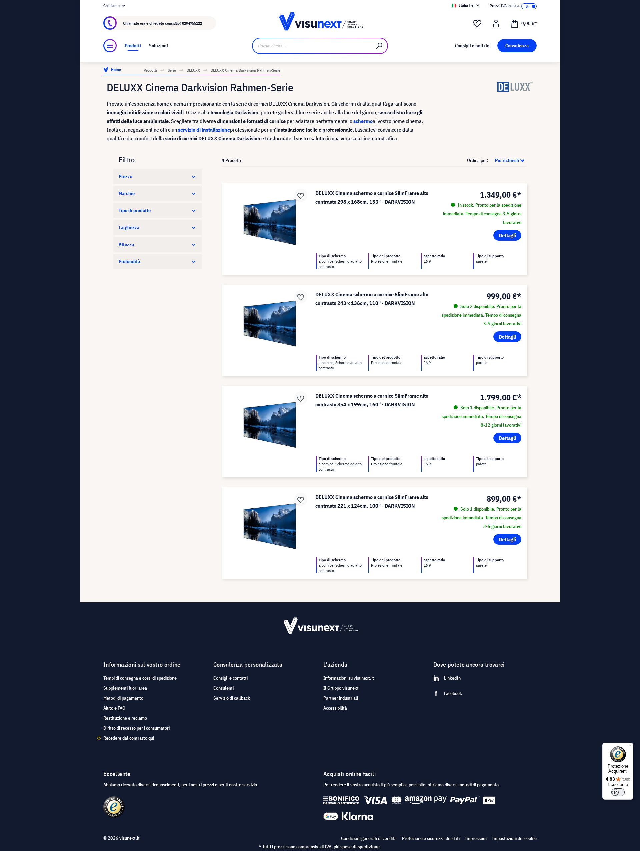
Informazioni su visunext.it (348, 678)
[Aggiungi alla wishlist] (300, 195)
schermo (363, 121)
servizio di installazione (204, 129)
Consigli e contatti (230, 678)
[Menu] (110, 45)
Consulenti (223, 688)
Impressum (476, 838)
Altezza (126, 244)
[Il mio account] (496, 24)
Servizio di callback (231, 698)
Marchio (127, 193)
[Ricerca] (379, 46)
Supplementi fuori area (125, 688)
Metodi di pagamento (123, 698)
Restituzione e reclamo (125, 718)
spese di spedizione (360, 847)
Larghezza (129, 227)
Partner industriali (340, 698)
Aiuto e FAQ (114, 708)
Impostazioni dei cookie (514, 838)
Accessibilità (335, 708)
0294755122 (192, 23)
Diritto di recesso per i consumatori (136, 728)
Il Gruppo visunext (341, 688)
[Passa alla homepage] (320, 23)
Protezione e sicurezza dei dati (431, 838)
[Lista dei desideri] (477, 24)
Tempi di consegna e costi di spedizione (140, 678)
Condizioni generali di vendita (369, 838)
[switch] (618, 792)
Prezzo (125, 176)
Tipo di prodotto (135, 210)
